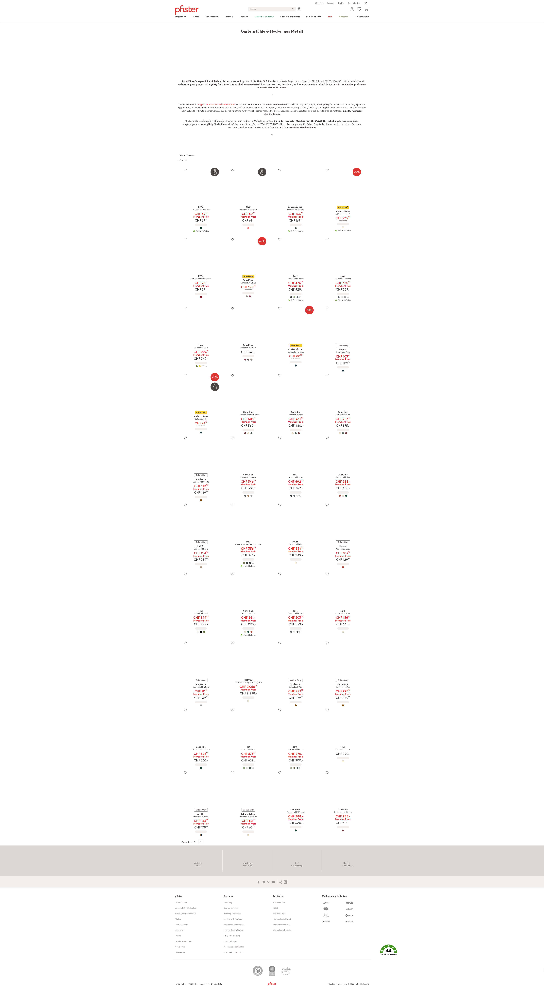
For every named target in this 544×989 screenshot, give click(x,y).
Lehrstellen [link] (179, 930)
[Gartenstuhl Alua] (201, 366)
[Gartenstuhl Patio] (201, 567)
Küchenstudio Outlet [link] (282, 919)
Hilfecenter (318, 3)
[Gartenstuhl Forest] (295, 297)
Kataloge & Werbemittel (185, 913)
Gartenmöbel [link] (233, 29)
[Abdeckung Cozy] (343, 370)
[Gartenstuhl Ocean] (248, 496)
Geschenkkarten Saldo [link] (233, 952)
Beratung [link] (228, 902)
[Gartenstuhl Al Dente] (201, 768)
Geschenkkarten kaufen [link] (234, 947)
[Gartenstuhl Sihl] (201, 432)
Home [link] (180, 29)
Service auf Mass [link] (231, 908)
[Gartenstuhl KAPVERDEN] (201, 297)
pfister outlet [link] (279, 913)
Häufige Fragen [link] (230, 941)
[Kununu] (285, 882)
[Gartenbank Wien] (295, 705)
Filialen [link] (341, 3)
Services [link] (330, 3)
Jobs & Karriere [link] (354, 3)
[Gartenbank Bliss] (343, 433)
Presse (178, 936)
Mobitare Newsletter (282, 924)
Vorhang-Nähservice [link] (232, 913)
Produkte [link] (190, 29)
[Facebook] (258, 882)
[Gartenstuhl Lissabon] (201, 228)
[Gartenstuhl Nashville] (248, 835)
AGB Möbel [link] (181, 984)
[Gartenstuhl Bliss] (295, 433)
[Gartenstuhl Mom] (343, 632)
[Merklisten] (185, 170)
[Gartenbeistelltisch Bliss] (248, 433)
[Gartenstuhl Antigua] (201, 705)
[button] (388, 951)
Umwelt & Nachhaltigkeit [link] (185, 908)
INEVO (276, 908)
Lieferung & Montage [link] (233, 919)
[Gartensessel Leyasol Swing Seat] (248, 701)
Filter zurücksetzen (187, 155)
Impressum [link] (204, 984)
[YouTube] (273, 882)
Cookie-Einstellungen (337, 984)
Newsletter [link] (180, 947)
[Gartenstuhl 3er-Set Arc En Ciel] (248, 563)
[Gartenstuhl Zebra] (248, 768)
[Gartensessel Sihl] (343, 227)
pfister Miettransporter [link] (234, 924)
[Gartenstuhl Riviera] (295, 768)
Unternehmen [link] (181, 902)
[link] (180, 17)
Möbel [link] (201, 29)
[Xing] (280, 882)
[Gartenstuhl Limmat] (295, 365)
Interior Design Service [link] (233, 930)
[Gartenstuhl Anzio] (201, 835)
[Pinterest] (268, 882)
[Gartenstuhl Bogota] (295, 228)
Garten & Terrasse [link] (216, 29)
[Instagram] (263, 882)
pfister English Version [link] (282, 930)
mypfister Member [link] (183, 941)
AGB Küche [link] (192, 984)
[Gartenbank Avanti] (201, 632)
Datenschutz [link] (216, 984)
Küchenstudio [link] (279, 902)
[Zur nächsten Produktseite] (200, 842)
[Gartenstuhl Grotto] (201, 500)
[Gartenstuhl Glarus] (248, 296)
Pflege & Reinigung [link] (232, 936)
